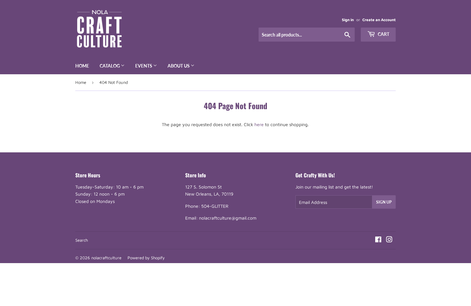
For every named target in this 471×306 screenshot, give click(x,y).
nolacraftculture (106, 257)
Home (82, 65)
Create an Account (379, 20)
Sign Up (384, 202)
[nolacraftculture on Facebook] (378, 240)
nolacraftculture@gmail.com (227, 218)
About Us (179, 65)
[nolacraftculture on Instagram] (389, 240)
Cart (383, 34)
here (259, 124)
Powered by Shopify (146, 257)
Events (144, 65)
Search (81, 240)
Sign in (348, 20)
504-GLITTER (214, 206)
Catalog (110, 65)
